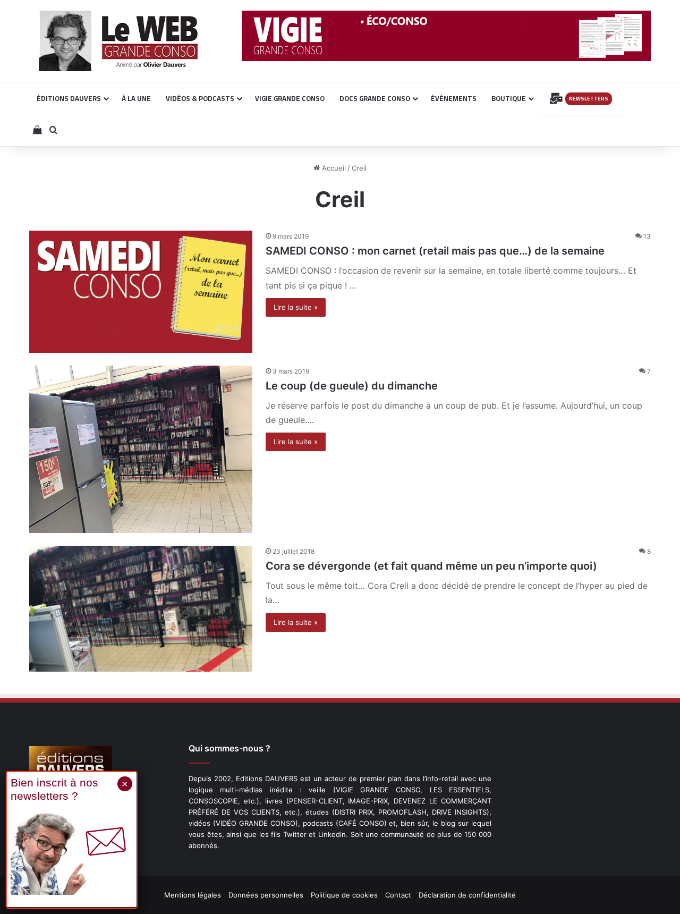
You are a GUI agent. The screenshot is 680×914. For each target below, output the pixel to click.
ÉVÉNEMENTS (454, 98)
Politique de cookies (344, 895)
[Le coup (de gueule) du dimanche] (140, 449)
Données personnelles (265, 895)
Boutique (508, 98)
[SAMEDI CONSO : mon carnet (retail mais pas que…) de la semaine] (140, 292)
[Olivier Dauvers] (119, 41)
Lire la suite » (296, 307)
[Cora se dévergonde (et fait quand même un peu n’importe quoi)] (140, 609)
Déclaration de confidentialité (467, 895)
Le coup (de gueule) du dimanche (352, 385)
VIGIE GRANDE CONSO (290, 98)
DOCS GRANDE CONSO (374, 98)
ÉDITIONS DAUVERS (69, 98)
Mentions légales (192, 895)
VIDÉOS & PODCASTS (200, 98)
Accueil (333, 168)
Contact (398, 895)
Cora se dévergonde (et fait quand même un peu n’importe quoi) (431, 566)
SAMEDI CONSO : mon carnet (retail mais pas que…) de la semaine (435, 250)
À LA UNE (136, 98)
